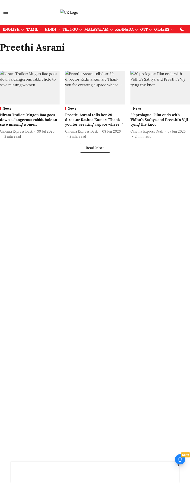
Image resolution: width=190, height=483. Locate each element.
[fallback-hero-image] (30, 87)
